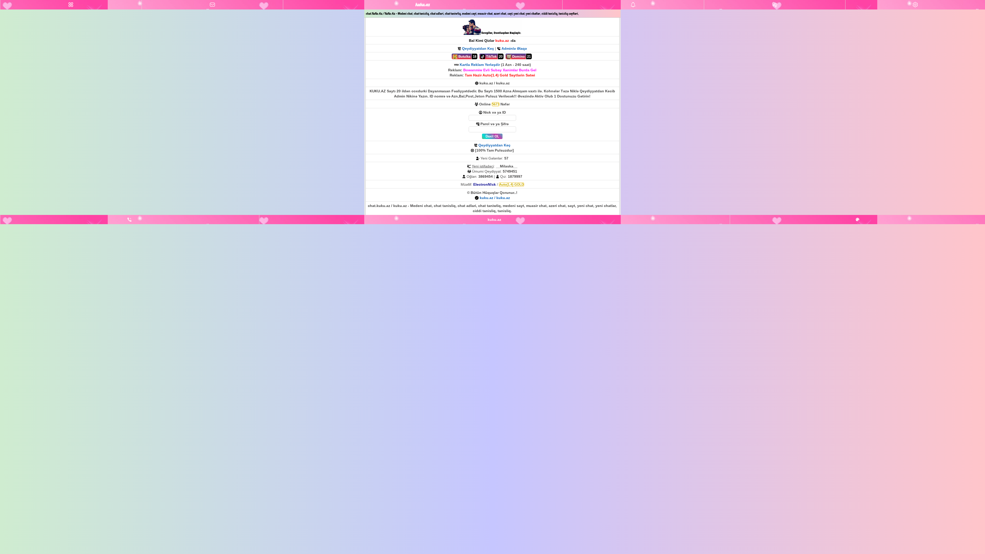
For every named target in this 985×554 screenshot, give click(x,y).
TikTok (491, 56)
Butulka (463, 56)
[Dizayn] (857, 219)
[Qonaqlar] (775, 5)
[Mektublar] (633, 5)
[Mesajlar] (212, 5)
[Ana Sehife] (71, 5)
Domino (518, 56)
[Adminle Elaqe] (129, 219)
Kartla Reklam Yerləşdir (480, 65)
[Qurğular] (915, 5)
